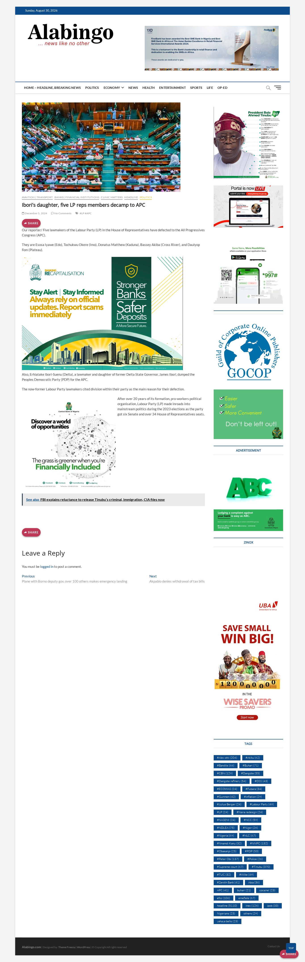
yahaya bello (227, 921)
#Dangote (250, 773)
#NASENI (226, 820)
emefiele (246, 898)
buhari (244, 890)
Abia (254, 882)
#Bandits (225, 765)
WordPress (83, 947)
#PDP (252, 851)
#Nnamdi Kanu (229, 843)
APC (223, 890)
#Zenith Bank (228, 882)
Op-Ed (222, 88)
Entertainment (172, 88)
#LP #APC (86, 213)
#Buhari (251, 765)
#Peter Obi (228, 859)
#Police (255, 859)
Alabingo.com (31, 947)
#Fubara (254, 789)
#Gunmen (226, 796)
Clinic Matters (112, 197)
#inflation (253, 796)
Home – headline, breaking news (52, 88)
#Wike (246, 874)
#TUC (224, 874)
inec (252, 905)
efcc (223, 898)
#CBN (225, 773)
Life (210, 88)
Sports (196, 88)
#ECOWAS (227, 789)
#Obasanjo (226, 851)
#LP (222, 812)
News (133, 88)
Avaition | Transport (37, 197)
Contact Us (274, 946)
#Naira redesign (250, 812)
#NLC (249, 835)
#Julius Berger (229, 804)
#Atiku (253, 757)
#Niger (250, 827)
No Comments (62, 213)
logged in (46, 566)
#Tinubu (261, 866)
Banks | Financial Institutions (76, 197)
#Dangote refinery (231, 781)
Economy (112, 88)
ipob (272, 905)
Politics (92, 88)
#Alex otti (227, 757)
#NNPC (259, 843)
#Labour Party (262, 804)
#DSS (261, 781)
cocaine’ (267, 890)
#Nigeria (225, 835)
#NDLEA (225, 827)
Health (148, 88)
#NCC (251, 820)
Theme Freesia (66, 947)
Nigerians (226, 913)
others (251, 913)
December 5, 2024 (35, 213)
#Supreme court (230, 866)
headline (131, 197)
